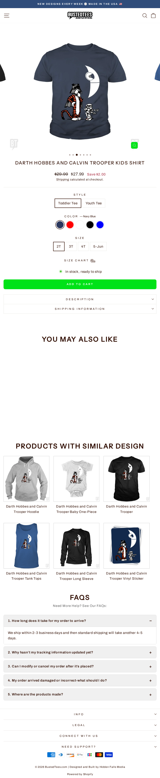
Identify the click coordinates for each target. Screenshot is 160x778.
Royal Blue (100, 225)
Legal (79, 725)
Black (90, 225)
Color (80, 216)
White (80, 225)
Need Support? (79, 746)
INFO (79, 714)
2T (59, 246)
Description (80, 299)
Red (70, 225)
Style (80, 194)
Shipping (62, 179)
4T (83, 246)
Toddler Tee (68, 203)
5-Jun (98, 246)
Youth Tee (94, 203)
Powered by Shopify (80, 774)
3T (71, 246)
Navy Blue (60, 225)
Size (80, 238)
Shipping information (80, 308)
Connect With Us (79, 735)
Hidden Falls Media (112, 767)
